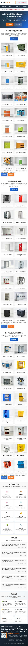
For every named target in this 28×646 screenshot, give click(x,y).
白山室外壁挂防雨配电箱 (21, 238)
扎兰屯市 (16, 628)
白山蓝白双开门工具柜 (7, 404)
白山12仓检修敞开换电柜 (21, 88)
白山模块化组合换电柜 (21, 136)
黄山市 (25, 631)
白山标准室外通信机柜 (7, 304)
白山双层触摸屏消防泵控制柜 (21, 255)
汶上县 (2, 628)
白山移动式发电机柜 (21, 55)
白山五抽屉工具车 (7, 472)
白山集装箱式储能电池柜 (7, 104)
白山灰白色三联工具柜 (7, 388)
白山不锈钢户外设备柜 (7, 206)
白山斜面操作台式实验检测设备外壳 (21, 439)
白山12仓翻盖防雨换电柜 (7, 136)
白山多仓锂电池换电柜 (7, 168)
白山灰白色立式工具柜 (21, 356)
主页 (8, 9)
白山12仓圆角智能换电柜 (7, 88)
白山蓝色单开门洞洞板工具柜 (7, 422)
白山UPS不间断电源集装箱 (21, 152)
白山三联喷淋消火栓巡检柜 (7, 288)
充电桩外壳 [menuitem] (10, 6)
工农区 (20, 628)
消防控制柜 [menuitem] (18, 6)
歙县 (20, 626)
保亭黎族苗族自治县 (14, 631)
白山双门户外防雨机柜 (7, 254)
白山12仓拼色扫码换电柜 (7, 55)
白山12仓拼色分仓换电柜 (7, 71)
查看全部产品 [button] (14, 38)
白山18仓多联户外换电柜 (21, 120)
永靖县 (21, 629)
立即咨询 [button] (10, 24)
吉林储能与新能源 (13, 9)
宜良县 (21, 631)
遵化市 (6, 628)
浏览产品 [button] (18, 24)
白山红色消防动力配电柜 (21, 206)
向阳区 (6, 631)
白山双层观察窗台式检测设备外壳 (7, 439)
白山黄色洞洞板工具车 (21, 404)
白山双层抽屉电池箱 (21, 320)
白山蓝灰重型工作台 (7, 372)
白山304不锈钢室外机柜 (21, 222)
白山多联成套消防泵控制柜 (21, 304)
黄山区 (17, 629)
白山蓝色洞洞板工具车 (21, 472)
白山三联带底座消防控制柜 (7, 238)
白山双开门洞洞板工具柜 (7, 356)
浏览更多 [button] (11, 174)
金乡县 (25, 629)
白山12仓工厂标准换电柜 (21, 104)
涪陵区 (2, 629)
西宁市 (23, 626)
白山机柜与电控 (21, 9)
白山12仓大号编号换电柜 (7, 120)
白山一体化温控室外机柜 (21, 271)
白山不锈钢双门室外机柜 (7, 222)
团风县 (2, 631)
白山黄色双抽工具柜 (21, 421)
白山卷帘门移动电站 (21, 71)
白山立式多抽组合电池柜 (7, 320)
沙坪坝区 (11, 626)
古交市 (24, 628)
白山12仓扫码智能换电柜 (7, 152)
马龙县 (16, 626)
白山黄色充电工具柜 (21, 455)
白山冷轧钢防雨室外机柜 (7, 271)
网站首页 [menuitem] (4, 6)
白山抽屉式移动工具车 (21, 388)
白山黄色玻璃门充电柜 (21, 372)
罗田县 (10, 628)
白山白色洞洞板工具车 (7, 455)
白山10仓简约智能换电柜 (21, 168)
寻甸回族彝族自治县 (9, 629)
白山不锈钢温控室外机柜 (21, 288)
